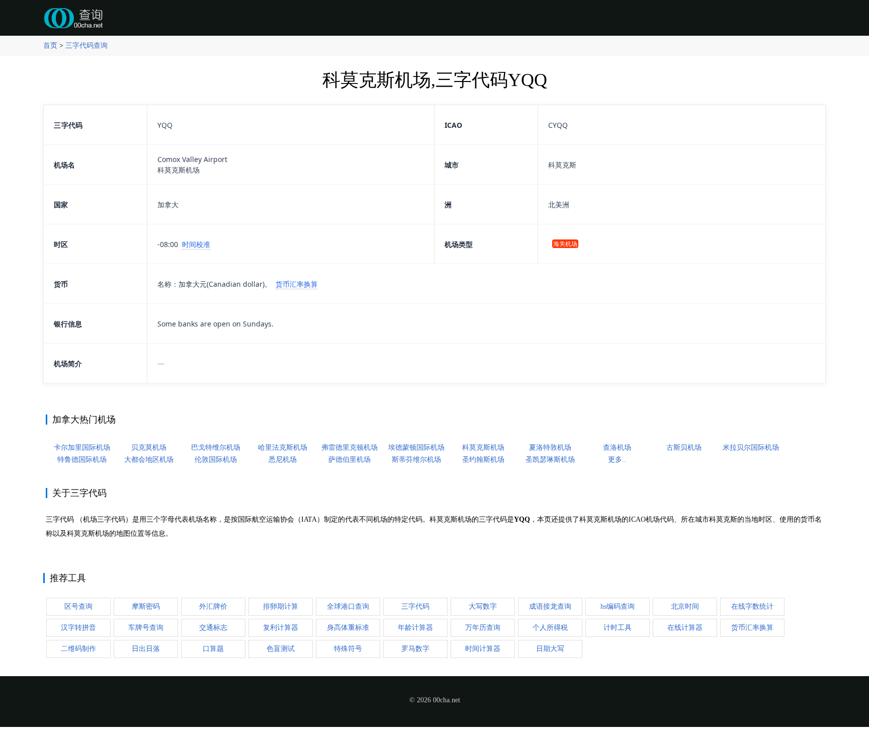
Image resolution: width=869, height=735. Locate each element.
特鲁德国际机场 (82, 459)
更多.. (617, 459)
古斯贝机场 (684, 447)
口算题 (213, 648)
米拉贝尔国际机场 (751, 447)
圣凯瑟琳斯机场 (550, 459)
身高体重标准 (348, 627)
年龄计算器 (415, 627)
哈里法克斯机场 (282, 447)
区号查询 (78, 606)
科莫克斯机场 (483, 447)
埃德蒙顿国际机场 (416, 447)
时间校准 (196, 244)
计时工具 (617, 627)
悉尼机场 (283, 459)
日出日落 (146, 648)
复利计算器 (280, 627)
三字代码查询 (86, 45)
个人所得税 (550, 627)
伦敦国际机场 (216, 459)
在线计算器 (685, 627)
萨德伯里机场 (349, 459)
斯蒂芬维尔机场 (416, 459)
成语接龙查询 (550, 606)
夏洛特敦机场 (550, 447)
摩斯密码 (146, 606)
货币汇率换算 (297, 284)
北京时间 (685, 606)
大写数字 (483, 606)
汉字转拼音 (78, 627)
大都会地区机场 (148, 459)
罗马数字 (415, 648)
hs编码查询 (617, 606)
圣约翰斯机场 (483, 459)
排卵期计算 (280, 606)
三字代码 (415, 606)
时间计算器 (482, 648)
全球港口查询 (348, 606)
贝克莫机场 (148, 447)
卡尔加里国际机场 (82, 447)
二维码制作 (78, 648)
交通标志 (213, 627)
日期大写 (550, 648)
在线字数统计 (752, 606)
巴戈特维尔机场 (215, 447)
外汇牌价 (213, 606)
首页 (50, 45)
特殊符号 (348, 648)
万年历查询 (482, 627)
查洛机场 (617, 447)
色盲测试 (281, 648)
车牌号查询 (145, 627)
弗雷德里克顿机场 (349, 447)
